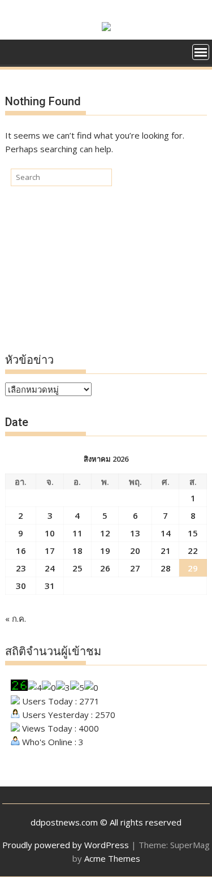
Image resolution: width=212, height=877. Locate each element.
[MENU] (200, 52)
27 (135, 568)
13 (135, 533)
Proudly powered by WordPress (65, 844)
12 (105, 533)
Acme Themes (112, 858)
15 (193, 533)
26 (105, 568)
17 (50, 550)
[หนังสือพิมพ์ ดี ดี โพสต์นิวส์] (16, 51)
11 (77, 533)
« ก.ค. (15, 618)
